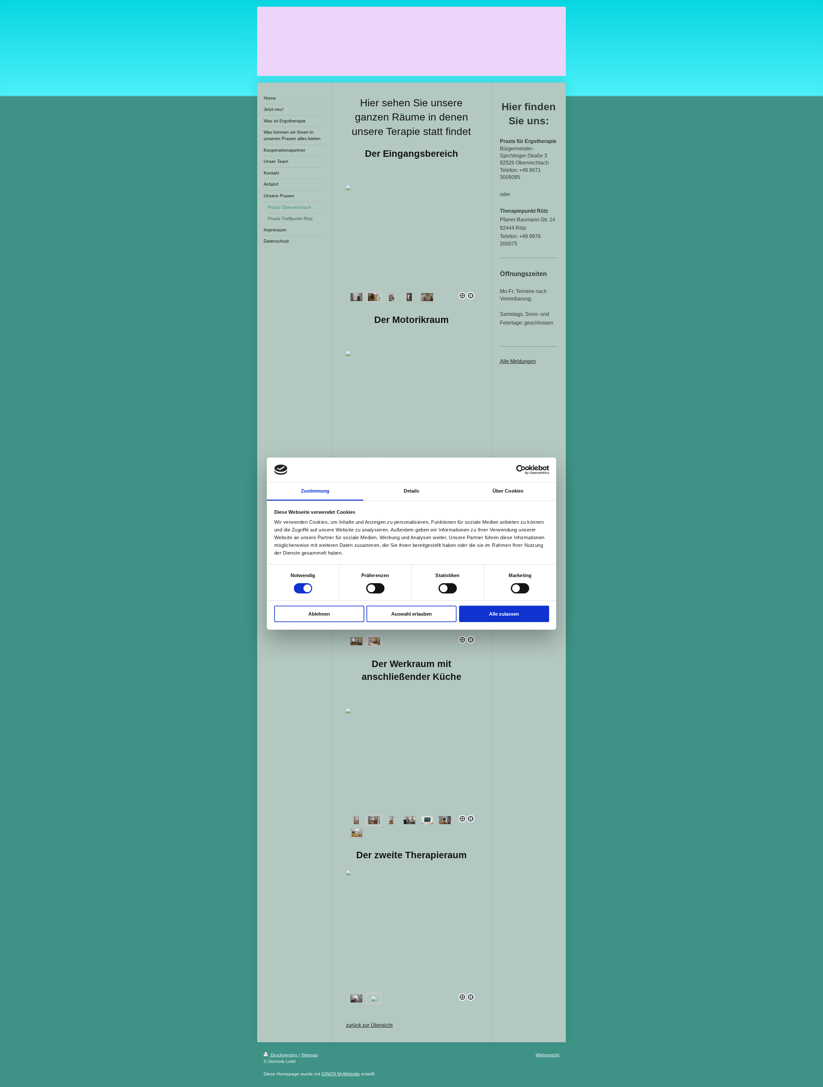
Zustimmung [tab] (315, 491)
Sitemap (309, 1054)
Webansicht (547, 1054)
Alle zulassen (504, 614)
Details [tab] (412, 491)
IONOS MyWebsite (340, 1073)
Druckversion (284, 1054)
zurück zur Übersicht (369, 1025)
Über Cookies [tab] (508, 491)
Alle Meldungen (518, 361)
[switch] (375, 588)
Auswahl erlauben (411, 614)
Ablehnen (319, 614)
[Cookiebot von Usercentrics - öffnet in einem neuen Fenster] (521, 470)
